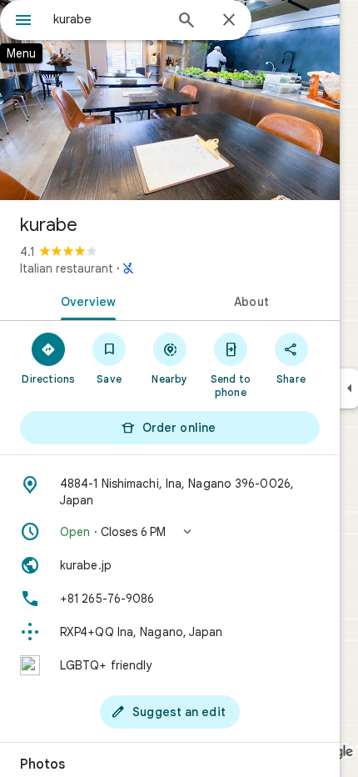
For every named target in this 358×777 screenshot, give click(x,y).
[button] (170, 532)
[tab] (85, 300)
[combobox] (108, 19)
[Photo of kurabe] (170, 100)
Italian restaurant (66, 268)
